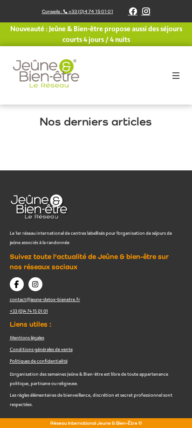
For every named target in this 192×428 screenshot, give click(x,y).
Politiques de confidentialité (39, 361)
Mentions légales (27, 337)
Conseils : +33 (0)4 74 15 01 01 (77, 11)
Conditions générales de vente (41, 349)
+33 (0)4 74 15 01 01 (29, 311)
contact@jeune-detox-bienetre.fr (45, 299)
